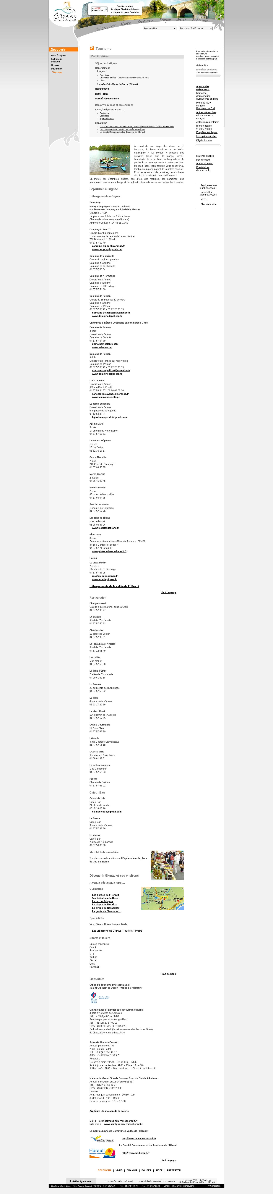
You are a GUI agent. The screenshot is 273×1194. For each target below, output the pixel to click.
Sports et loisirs (107, 118)
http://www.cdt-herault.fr (136, 1153)
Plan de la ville (208, 204)
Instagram (212, 59)
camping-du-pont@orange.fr (108, 246)
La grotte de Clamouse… (106, 911)
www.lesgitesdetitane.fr (105, 527)
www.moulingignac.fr (104, 579)
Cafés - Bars (101, 94)
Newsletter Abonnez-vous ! (206, 193)
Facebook (200, 59)
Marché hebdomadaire (107, 98)
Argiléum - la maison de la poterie (109, 1111)
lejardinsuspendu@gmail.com (109, 417)
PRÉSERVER (174, 1170)
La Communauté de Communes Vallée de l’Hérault (122, 129)
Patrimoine (57, 68)
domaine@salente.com (105, 343)
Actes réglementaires (207, 122)
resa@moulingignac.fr (105, 576)
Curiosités (104, 113)
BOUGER (146, 1170)
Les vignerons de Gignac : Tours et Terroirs (117, 930)
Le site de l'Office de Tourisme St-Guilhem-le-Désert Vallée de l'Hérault (197, 1181)
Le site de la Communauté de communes (156, 1181)
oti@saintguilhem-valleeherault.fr (118, 1120)
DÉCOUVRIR (104, 1170)
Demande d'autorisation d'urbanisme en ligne (207, 96)
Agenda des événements (202, 88)
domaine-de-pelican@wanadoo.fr (111, 312)
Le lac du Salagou (102, 901)
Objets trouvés (204, 140)
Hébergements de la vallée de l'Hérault (114, 586)
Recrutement (203, 159)
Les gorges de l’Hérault (105, 895)
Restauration (102, 89)
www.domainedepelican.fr (107, 316)
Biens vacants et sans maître (204, 127)
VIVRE (119, 1170)
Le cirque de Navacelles (105, 908)
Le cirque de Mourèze (104, 904)
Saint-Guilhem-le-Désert (105, 898)
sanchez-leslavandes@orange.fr (110, 393)
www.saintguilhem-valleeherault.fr (123, 1124)
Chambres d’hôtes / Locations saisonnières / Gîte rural (124, 78)
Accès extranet (204, 163)
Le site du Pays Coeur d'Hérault (119, 1181)
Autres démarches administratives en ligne (206, 115)
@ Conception (214, 1186)
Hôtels (102, 80)
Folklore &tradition (56, 60)
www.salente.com (102, 347)
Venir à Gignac (58, 55)
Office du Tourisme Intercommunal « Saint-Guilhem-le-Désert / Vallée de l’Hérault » (137, 126)
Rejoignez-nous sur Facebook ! (206, 186)
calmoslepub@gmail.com (107, 811)
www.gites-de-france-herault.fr (109, 551)
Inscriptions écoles (206, 136)
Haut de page (168, 592)
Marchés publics (205, 155)
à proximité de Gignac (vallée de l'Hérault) (117, 84)
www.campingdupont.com (107, 249)
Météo (204, 199)
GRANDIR (132, 1170)
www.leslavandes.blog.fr (106, 397)
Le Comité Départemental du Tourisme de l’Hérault (122, 132)
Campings (104, 75)
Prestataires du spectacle (203, 169)
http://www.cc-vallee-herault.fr (139, 1138)
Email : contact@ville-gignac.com (179, 1186)
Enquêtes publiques (206, 132)
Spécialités (104, 116)
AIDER (159, 1170)
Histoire (55, 65)
